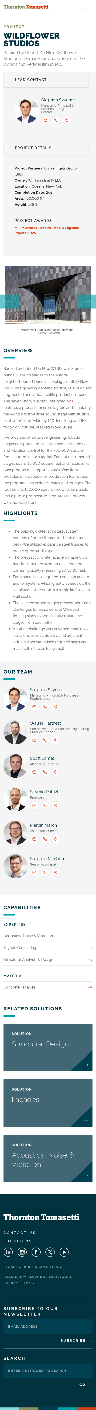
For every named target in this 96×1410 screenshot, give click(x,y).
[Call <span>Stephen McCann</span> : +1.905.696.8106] (45, 872)
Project (14, 27)
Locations (17, 1241)
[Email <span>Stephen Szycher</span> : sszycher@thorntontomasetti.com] (45, 120)
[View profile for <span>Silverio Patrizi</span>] (15, 799)
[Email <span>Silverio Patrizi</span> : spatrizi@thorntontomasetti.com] (34, 805)
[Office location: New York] (67, 120)
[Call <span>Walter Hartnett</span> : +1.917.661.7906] (45, 740)
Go (83, 1385)
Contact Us (19, 1232)
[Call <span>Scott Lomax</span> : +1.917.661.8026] (45, 772)
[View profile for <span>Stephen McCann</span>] (15, 866)
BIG (75, 401)
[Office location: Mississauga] (55, 872)
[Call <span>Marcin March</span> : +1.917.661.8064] (45, 839)
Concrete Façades (19, 987)
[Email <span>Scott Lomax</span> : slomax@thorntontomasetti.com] (34, 772)
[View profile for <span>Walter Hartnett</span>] (15, 732)
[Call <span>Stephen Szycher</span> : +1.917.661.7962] (56, 120)
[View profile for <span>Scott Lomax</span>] (15, 766)
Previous (9, 302)
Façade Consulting (19, 948)
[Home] (25, 7)
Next (86, 302)
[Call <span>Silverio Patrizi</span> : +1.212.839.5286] (45, 805)
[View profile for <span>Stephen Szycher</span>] (27, 111)
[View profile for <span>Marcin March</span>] (15, 833)
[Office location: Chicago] (55, 839)
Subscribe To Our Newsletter (30, 1311)
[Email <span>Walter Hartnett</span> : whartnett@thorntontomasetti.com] (34, 740)
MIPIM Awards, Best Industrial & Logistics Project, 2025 (47, 230)
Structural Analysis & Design (28, 959)
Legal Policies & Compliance (33, 1267)
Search (14, 1358)
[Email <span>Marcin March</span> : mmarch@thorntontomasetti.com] (34, 839)
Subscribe (74, 1340)
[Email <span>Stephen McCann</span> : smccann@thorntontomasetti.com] (34, 872)
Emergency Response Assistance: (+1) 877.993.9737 (38, 1280)
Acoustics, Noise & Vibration (28, 936)
